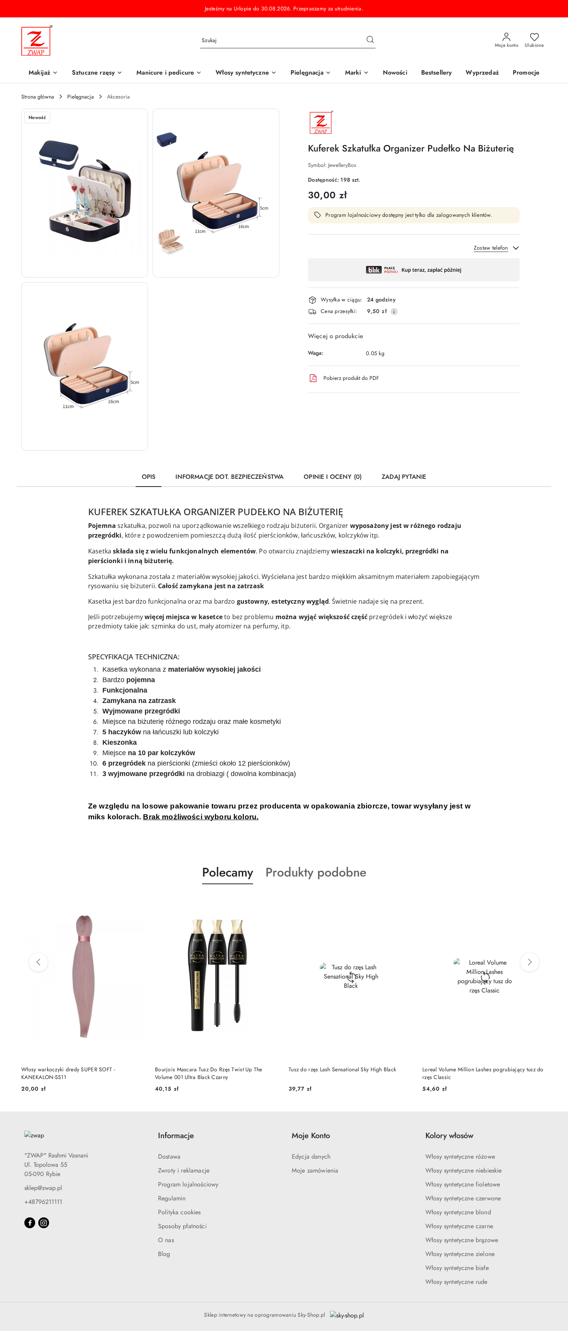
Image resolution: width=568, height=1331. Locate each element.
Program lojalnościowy (188, 1184)
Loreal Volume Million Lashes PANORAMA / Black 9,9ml (485, 1073)
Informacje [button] (176, 1135)
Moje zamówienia (315, 1170)
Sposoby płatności (182, 1226)
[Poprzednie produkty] (38, 962)
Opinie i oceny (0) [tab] (333, 476)
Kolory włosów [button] (449, 1135)
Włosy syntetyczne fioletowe (462, 1184)
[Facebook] (29, 1222)
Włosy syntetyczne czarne (459, 1226)
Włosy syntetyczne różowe (460, 1156)
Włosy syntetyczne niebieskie (463, 1170)
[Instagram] (43, 1222)
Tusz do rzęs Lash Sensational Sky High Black (211, 1069)
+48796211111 (43, 1201)
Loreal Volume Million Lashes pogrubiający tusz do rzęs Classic (352, 1073)
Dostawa (169, 1156)
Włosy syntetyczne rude (456, 1281)
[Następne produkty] (530, 962)
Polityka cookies (179, 1212)
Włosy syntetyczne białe (457, 1267)
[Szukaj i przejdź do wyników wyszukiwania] (370, 40)
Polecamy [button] (227, 872)
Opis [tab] (149, 476)
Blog (164, 1253)
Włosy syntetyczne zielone (460, 1253)
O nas (166, 1240)
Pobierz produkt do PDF (351, 378)
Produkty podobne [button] (315, 872)
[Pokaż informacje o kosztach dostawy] (394, 311)
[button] (357, 73)
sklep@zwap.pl (43, 1187)
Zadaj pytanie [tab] (404, 476)
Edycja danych (311, 1156)
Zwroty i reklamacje (183, 1170)
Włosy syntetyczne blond (458, 1212)
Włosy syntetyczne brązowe (461, 1240)
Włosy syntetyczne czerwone (463, 1198)
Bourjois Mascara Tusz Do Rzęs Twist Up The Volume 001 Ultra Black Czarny (78, 1073)
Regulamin (171, 1198)
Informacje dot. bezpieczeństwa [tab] (229, 476)
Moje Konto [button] (311, 1135)
